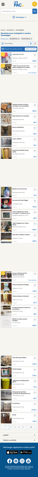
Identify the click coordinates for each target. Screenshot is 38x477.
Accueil (3, 30)
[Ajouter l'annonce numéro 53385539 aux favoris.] (34, 212)
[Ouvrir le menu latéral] (3, 4)
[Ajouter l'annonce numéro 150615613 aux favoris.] (34, 415)
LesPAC (19, 435)
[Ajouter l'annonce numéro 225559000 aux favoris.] (34, 105)
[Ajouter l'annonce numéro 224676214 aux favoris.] (34, 66)
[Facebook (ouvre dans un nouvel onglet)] (10, 463)
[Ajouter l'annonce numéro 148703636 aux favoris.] (34, 151)
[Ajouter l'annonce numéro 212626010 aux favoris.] (34, 235)
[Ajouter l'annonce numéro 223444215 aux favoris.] (34, 139)
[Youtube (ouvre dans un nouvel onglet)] (28, 463)
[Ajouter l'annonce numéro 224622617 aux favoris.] (34, 320)
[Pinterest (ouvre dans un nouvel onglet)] (16, 463)
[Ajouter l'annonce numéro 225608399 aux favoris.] (34, 55)
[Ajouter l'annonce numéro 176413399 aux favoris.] (34, 116)
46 (31, 427)
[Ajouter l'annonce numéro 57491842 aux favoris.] (34, 404)
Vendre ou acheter (19, 440)
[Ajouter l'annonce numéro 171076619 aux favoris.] (34, 381)
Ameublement (10, 30)
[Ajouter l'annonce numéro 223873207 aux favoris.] (34, 201)
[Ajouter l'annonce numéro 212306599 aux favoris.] (34, 285)
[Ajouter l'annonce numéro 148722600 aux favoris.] (34, 189)
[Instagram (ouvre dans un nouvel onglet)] (22, 463)
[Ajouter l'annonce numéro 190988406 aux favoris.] (34, 128)
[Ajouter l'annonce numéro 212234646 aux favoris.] (34, 297)
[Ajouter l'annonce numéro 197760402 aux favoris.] (34, 274)
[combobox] (16, 11)
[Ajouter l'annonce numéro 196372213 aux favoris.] (34, 358)
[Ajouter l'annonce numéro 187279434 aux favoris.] (34, 370)
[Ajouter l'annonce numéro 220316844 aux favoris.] (34, 224)
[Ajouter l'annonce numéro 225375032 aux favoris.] (34, 392)
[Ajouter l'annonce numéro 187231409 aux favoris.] (34, 308)
